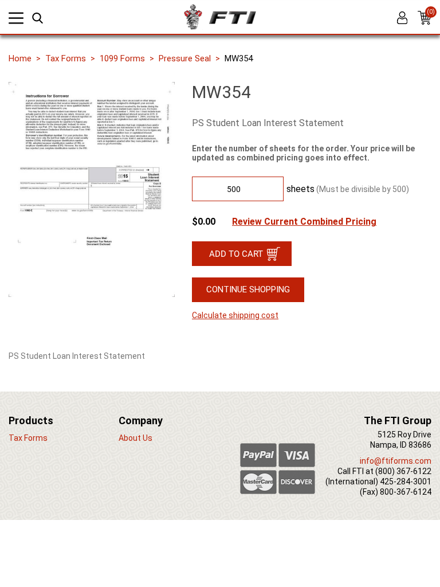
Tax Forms (65, 58)
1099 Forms (122, 58)
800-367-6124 (405, 491)
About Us (135, 438)
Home (20, 58)
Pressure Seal (185, 58)
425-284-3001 (405, 481)
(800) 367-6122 (403, 471)
